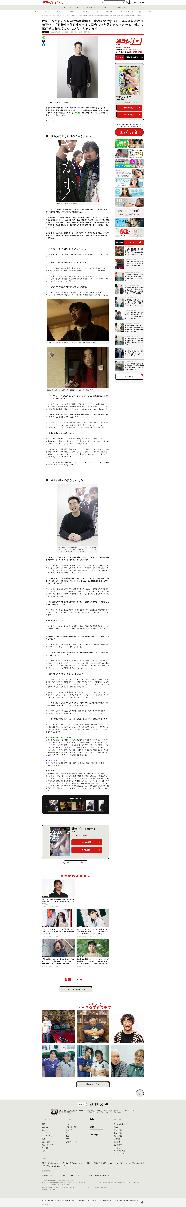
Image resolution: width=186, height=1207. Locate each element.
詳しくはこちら (47, 1204)
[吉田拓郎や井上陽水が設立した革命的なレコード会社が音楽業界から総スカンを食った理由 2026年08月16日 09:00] (127, 1061)
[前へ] (46, 806)
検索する (124, 2)
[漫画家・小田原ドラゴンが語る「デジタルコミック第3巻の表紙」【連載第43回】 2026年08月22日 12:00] (58, 1026)
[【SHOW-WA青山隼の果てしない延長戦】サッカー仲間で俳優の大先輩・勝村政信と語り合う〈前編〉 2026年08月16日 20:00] (93, 1061)
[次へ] (105, 806)
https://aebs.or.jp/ (65, 1114)
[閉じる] (142, 1202)
